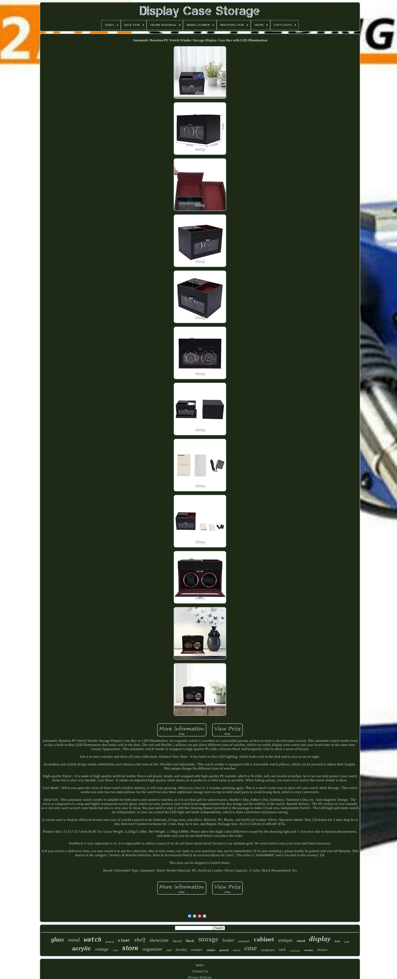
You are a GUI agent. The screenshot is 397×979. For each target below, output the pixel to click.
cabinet (264, 939)
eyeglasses (268, 950)
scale (346, 942)
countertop (295, 950)
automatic (244, 941)
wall (169, 950)
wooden (308, 950)
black (190, 941)
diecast (177, 941)
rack (282, 949)
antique (285, 940)
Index (200, 965)
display (320, 939)
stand (301, 941)
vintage (102, 949)
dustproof (109, 942)
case (250, 948)
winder (211, 950)
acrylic (81, 948)
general (224, 950)
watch (92, 939)
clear (124, 940)
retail (115, 950)
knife (337, 941)
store (130, 948)
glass (57, 939)
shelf (139, 940)
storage (208, 939)
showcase (159, 940)
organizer (152, 949)
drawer (322, 950)
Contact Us (200, 971)
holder (228, 940)
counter (196, 950)
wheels (236, 950)
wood (74, 940)
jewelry (181, 949)
